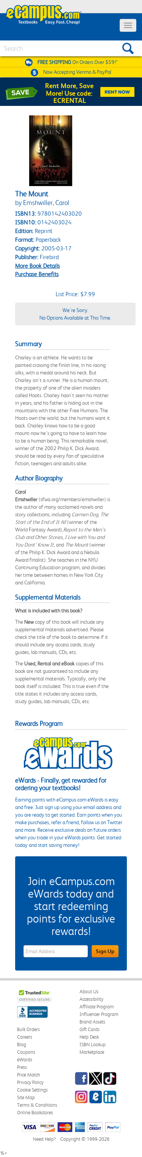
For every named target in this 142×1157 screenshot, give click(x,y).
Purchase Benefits (37, 274)
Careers (24, 1037)
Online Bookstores (35, 1112)
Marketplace (92, 1052)
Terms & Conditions (37, 1105)
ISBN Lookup (93, 1044)
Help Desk (89, 1037)
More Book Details (37, 265)
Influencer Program (99, 1014)
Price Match (28, 1075)
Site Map (26, 1097)
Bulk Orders (28, 1029)
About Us (89, 991)
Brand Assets (92, 1022)
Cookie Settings (32, 1090)
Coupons (26, 1052)
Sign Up (105, 951)
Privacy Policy (30, 1082)
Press (22, 1067)
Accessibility (91, 999)
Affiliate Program (97, 1006)
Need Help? (44, 1139)
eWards (24, 1059)
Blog (21, 1044)
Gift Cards (90, 1029)
